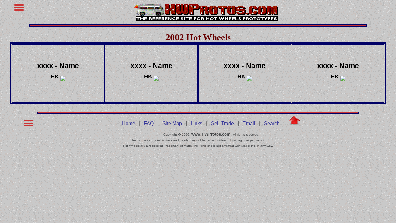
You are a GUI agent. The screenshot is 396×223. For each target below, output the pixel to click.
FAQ (149, 123)
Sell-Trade (222, 123)
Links (196, 123)
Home (128, 123)
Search (272, 123)
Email (249, 123)
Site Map (172, 123)
